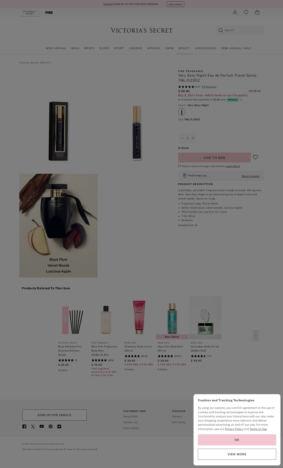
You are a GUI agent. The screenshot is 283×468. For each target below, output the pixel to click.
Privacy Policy (234, 429)
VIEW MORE (237, 454)
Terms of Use (258, 429)
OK (237, 440)
